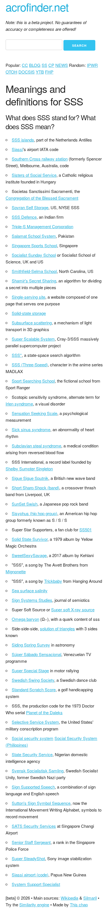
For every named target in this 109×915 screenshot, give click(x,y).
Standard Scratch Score (34, 689)
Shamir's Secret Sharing (34, 281)
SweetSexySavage (29, 555)
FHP (49, 72)
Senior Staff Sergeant (31, 842)
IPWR (92, 65)
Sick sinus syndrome (31, 429)
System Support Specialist (36, 884)
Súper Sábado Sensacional (36, 654)
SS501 (85, 529)
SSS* (17, 355)
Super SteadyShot (28, 858)
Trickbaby (53, 581)
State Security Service (32, 754)
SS (44, 65)
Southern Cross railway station (40, 159)
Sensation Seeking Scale (34, 413)
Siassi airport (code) (30, 875)
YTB (40, 72)
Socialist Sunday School (34, 255)
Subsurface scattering (32, 323)
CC (25, 65)
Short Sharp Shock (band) (35, 487)
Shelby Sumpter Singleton (29, 468)
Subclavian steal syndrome (36, 446)
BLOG (35, 65)
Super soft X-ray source (72, 609)
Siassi (17, 149)
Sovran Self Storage (30, 207)
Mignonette (16, 571)
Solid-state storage (29, 313)
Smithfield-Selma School (34, 271)
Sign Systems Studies (32, 600)
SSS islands (23, 140)
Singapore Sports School (34, 245)
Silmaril (90, 898)
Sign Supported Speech (33, 787)
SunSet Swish (24, 504)
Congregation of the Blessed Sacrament (42, 198)
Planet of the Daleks (44, 712)
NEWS (61, 65)
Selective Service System (35, 722)
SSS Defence (24, 217)
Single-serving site (28, 297)
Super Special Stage (30, 670)
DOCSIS (26, 72)
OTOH (11, 72)
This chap (79, 904)
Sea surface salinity (30, 590)
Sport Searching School (33, 381)
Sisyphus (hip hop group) (34, 513)
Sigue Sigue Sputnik (30, 478)
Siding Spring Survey (31, 645)
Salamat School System (34, 236)
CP (51, 65)
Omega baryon (25, 619)
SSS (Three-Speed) (30, 364)
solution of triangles (57, 628)
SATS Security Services (34, 826)
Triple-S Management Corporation (42, 226)
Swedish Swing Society (33, 680)
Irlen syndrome (19, 404)
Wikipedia (69, 898)
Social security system (32, 738)
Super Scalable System (33, 339)
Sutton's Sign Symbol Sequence (41, 803)
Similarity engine (34, 904)
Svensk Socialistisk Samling (37, 770)
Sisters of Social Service (34, 175)
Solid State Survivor (30, 539)
